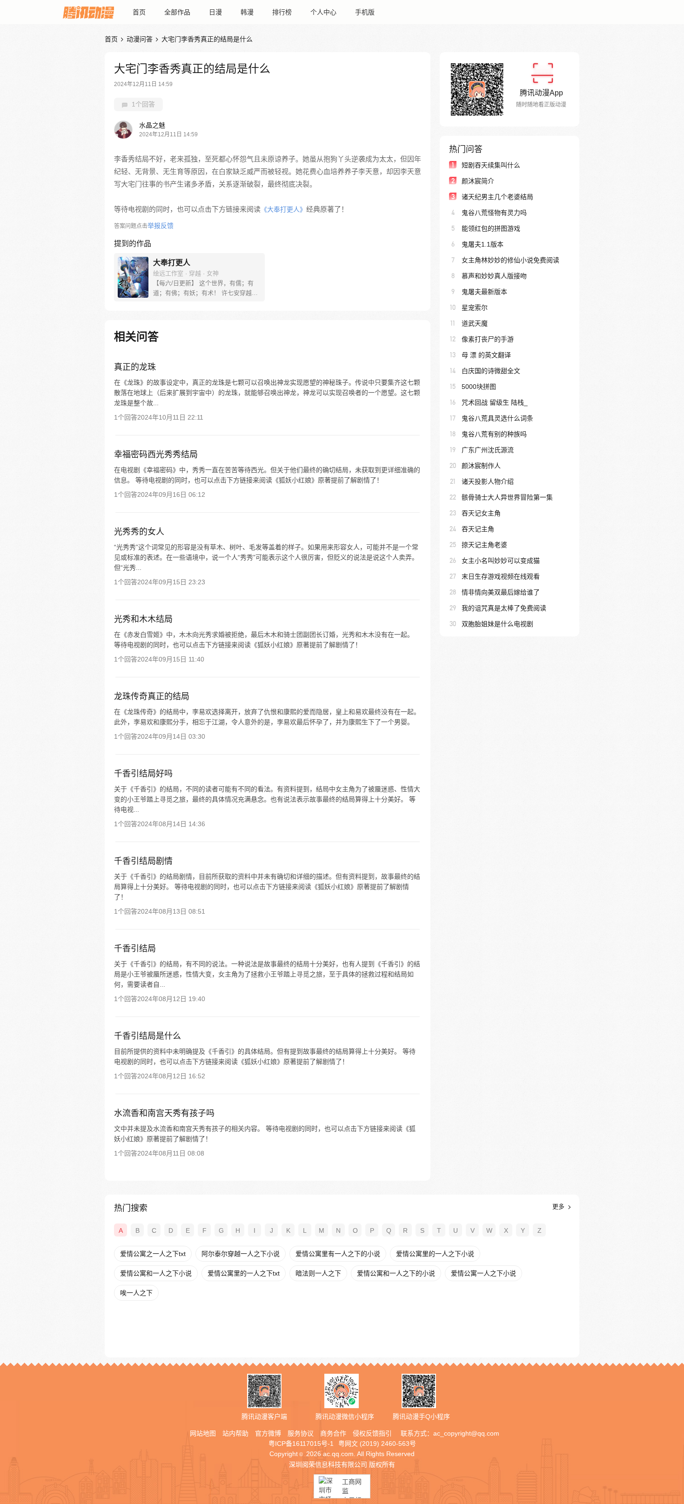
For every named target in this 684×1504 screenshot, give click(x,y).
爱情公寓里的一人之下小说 (435, 1253)
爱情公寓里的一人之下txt (244, 1273)
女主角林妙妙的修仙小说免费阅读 (510, 260)
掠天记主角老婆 (484, 544)
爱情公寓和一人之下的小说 (396, 1273)
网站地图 (203, 1433)
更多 (559, 1206)
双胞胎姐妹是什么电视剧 (497, 624)
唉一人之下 (136, 1293)
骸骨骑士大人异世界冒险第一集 (507, 497)
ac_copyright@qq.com (466, 1433)
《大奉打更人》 (283, 209)
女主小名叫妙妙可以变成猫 (501, 560)
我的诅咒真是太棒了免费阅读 (504, 608)
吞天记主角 (478, 529)
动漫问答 (140, 39)
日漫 (215, 12)
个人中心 (323, 12)
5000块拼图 (479, 386)
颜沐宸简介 (478, 181)
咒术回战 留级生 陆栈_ (495, 402)
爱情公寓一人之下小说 (483, 1273)
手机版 (365, 12)
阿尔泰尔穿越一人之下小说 (240, 1253)
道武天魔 (475, 323)
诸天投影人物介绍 (488, 481)
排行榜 (282, 12)
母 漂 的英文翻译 (486, 355)
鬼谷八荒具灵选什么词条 (497, 418)
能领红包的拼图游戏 (491, 228)
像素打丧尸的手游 (488, 339)
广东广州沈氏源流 (488, 450)
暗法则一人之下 (318, 1273)
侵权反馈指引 (372, 1433)
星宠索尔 (475, 307)
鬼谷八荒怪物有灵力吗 (494, 212)
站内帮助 (235, 1433)
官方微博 (268, 1433)
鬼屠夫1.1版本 (482, 244)
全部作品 (177, 12)
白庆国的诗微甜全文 (491, 370)
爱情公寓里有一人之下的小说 (337, 1253)
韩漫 (247, 12)
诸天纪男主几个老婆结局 (497, 197)
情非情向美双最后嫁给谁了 (501, 592)
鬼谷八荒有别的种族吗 (494, 434)
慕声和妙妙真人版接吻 (494, 276)
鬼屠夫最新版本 (484, 291)
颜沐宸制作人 (481, 465)
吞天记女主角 (481, 513)
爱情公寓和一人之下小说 (156, 1273)
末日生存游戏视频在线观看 (501, 576)
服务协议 (301, 1433)
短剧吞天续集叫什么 (491, 165)
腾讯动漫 (88, 12)
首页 (139, 12)
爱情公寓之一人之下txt (153, 1253)
